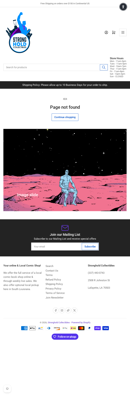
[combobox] (55, 67)
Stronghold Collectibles (59, 322)
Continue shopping (65, 117)
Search (49, 266)
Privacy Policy (53, 288)
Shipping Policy (54, 284)
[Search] (103, 67)
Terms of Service (55, 293)
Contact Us (52, 270)
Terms (49, 275)
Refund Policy (53, 279)
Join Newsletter (54, 297)
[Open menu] (123, 32)
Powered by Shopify (80, 322)
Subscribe (90, 246)
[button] (123, 7)
